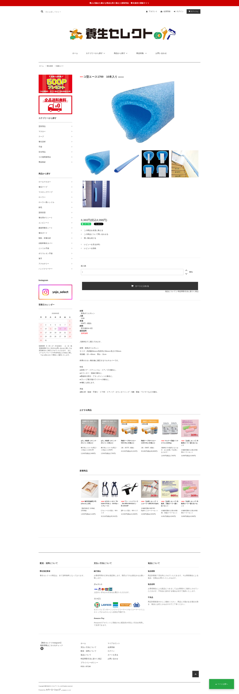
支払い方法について (88, 647)
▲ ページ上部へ (221, 684)
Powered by (42, 690)
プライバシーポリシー (89, 663)
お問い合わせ (161, 53)
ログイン (180, 11)
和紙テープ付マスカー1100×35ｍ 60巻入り (148, 442)
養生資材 (50, 66)
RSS (82, 666)
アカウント (153, 11)
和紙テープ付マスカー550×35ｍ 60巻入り (128, 442)
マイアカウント (114, 643)
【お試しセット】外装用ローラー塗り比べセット (189, 443)
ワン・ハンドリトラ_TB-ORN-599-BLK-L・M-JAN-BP (129, 503)
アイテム (194, 11)
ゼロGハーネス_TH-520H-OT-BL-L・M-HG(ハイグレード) (109, 503)
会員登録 (166, 11)
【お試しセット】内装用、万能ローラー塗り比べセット (169, 503)
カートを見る (113, 655)
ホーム (75, 53)
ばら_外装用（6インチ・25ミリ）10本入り (109, 442)
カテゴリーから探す (94, 53)
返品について (170, 291)
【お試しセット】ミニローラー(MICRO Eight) (149, 502)
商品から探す (119, 53)
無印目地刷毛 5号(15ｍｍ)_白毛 (88, 502)
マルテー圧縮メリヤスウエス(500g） (169, 442)
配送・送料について (88, 651)
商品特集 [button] (140, 53)
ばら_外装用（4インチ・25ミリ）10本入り (89, 442)
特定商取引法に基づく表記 (188, 291)
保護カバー (60, 66)
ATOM (88, 666)
